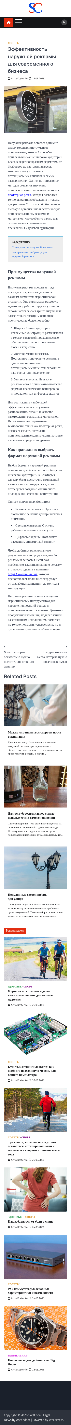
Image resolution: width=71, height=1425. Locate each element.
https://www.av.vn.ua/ (22, 574)
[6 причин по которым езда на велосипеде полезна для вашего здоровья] (35, 959)
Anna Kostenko (19, 78)
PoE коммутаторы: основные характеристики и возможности (30, 1291)
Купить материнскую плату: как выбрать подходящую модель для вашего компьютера (32, 1071)
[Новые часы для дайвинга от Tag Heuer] (35, 1328)
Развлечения (17, 1355)
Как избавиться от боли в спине (30, 1221)
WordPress (56, 1419)
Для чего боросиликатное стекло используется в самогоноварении (31, 815)
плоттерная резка (19, 194)
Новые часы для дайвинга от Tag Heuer (31, 1362)
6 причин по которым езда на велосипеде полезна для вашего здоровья (30, 995)
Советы (14, 43)
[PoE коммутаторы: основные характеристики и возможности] (35, 1257)
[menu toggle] (18, 22)
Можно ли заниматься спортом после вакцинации (34, 734)
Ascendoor (23, 1419)
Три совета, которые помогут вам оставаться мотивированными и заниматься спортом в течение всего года (34, 1148)
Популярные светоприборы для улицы (28, 897)
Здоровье (15, 986)
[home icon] (8, 22)
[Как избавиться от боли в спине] (35, 1189)
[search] (64, 22)
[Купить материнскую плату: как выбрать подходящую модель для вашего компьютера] (35, 1034)
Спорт (28, 986)
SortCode (34, 1415)
